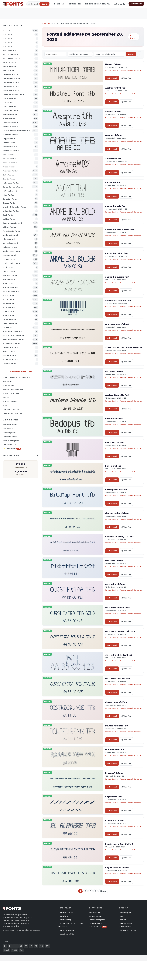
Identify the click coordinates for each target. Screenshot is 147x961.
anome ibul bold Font (115, 206)
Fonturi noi (59, 4)
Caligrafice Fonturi (11, 82)
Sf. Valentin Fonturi (11, 343)
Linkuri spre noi (125, 923)
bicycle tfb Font (113, 466)
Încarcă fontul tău (66, 934)
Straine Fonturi (9, 159)
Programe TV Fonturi (12, 331)
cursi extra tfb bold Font (117, 607)
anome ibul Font (113, 182)
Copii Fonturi (8, 215)
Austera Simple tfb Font (117, 395)
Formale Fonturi (10, 163)
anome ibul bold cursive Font (119, 229)
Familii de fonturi (66, 930)
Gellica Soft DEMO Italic (13, 413)
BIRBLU (6, 405)
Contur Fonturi (9, 255)
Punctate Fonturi (10, 135)
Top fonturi (8, 428)
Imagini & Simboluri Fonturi (15, 207)
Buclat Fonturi (9, 118)
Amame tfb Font (113, 135)
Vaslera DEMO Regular (13, 389)
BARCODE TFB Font (114, 442)
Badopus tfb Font (114, 418)
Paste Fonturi (9, 143)
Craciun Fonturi (10, 98)
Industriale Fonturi (11, 211)
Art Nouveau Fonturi (12, 58)
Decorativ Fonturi (10, 122)
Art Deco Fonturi (10, 54)
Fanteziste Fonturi (11, 151)
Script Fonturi (9, 299)
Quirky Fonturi (9, 271)
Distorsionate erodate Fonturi (16, 130)
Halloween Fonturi (11, 183)
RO (21, 946)
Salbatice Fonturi (10, 359)
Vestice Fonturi (9, 355)
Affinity (6, 397)
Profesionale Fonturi (12, 263)
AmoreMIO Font (113, 159)
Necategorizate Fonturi (13, 339)
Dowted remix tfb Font (116, 726)
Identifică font (95, 912)
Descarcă (113, 78)
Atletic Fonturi (9, 66)
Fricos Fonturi (9, 167)
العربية (6, 950)
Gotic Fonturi (8, 175)
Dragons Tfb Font (114, 773)
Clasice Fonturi (9, 102)
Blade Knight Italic (11, 393)
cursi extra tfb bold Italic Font (120, 631)
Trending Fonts (9, 432)
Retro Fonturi (9, 279)
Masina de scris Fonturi (13, 335)
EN (5, 946)
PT (36, 946)
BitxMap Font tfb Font (116, 489)
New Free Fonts (10, 424)
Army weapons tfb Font (117, 324)
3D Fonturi (7, 30)
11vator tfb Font (113, 64)
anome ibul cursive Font (117, 277)
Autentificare (136, 4)
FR (26, 946)
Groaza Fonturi (9, 203)
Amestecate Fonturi (12, 231)
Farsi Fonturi (8, 155)
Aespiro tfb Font (113, 111)
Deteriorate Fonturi (11, 74)
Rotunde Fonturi (10, 287)
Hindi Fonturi (8, 195)
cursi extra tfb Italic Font (117, 678)
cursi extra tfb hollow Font (118, 655)
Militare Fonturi (9, 227)
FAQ (121, 916)
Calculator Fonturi (11, 110)
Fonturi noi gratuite (20, 371)
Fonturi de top (74, 4)
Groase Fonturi (9, 327)
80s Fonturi (8, 42)
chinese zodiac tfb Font (117, 513)
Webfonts (62, 927)
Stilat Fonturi (8, 315)
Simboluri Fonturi (10, 126)
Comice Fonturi (10, 106)
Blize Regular (9, 385)
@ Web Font (126, 78)
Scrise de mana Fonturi (13, 187)
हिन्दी (21, 950)
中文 (41, 946)
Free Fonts (47, 23)
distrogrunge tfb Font (116, 702)
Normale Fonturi (10, 275)
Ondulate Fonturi (10, 347)
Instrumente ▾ (120, 4)
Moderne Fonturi (10, 235)
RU (47, 946)
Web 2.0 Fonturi (10, 351)
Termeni (122, 920)
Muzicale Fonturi (10, 243)
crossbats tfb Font (114, 560)
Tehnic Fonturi (9, 319)
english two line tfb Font (117, 867)
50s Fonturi (8, 34)
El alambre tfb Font (114, 820)
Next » (103, 891)
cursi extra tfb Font (115, 584)
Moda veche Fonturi (12, 251)
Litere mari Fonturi (11, 86)
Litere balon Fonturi (11, 78)
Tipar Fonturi (8, 311)
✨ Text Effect (11, 449)
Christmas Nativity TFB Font (119, 537)
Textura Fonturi (10, 323)
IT (31, 946)
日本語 (14, 950)
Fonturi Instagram (11, 440)
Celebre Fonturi (10, 147)
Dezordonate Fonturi (12, 223)
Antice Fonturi (9, 50)
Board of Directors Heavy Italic (16, 377)
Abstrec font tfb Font (115, 88)
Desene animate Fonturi (14, 94)
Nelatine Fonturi (10, 247)
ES (15, 946)
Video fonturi (125, 927)
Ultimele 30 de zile (127, 930)
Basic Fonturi (8, 70)
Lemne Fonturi (9, 363)
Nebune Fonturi (10, 114)
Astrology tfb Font (114, 371)
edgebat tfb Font (113, 797)
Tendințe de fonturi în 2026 (97, 4)
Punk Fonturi (8, 267)
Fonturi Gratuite (65, 912)
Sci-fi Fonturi (8, 295)
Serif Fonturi (8, 303)
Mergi (130, 54)
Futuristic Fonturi (10, 171)
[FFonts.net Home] (13, 4)
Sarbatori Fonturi (10, 199)
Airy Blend (7, 381)
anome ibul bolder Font (117, 253)
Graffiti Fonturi (9, 179)
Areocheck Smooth (11, 409)
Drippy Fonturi (9, 139)
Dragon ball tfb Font (115, 749)
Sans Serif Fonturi (11, 291)
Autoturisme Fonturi (12, 90)
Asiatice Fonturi (10, 62)
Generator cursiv (10, 445)
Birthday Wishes (10, 401)
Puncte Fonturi (9, 259)
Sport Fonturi (9, 307)
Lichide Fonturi (9, 219)
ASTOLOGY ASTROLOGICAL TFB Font (123, 348)
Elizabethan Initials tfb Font (119, 844)
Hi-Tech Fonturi (10, 191)
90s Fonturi (8, 46)
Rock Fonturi (8, 283)
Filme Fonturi (9, 239)
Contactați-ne (125, 912)
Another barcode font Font (118, 300)
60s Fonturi (8, 38)
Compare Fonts (10, 436)
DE (10, 946)
